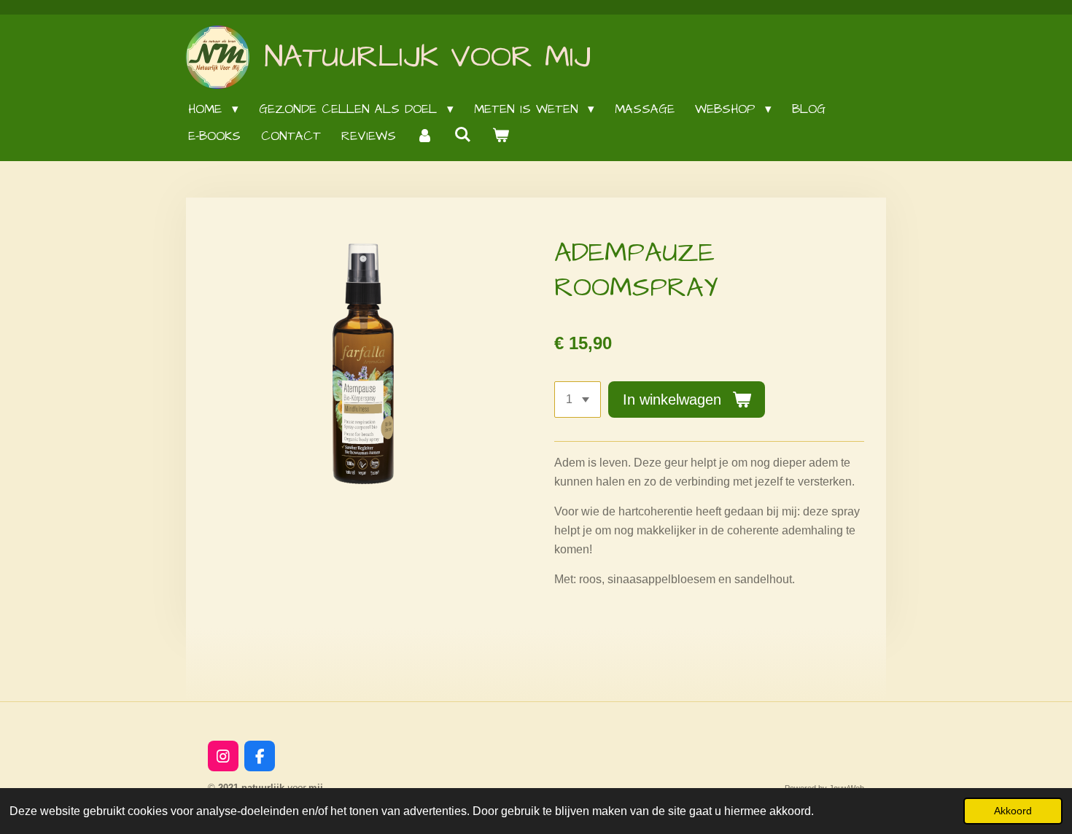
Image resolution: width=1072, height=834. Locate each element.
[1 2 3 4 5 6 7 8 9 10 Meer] (577, 399)
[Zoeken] (463, 135)
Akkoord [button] (1013, 811)
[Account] (425, 136)
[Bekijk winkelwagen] (501, 136)
